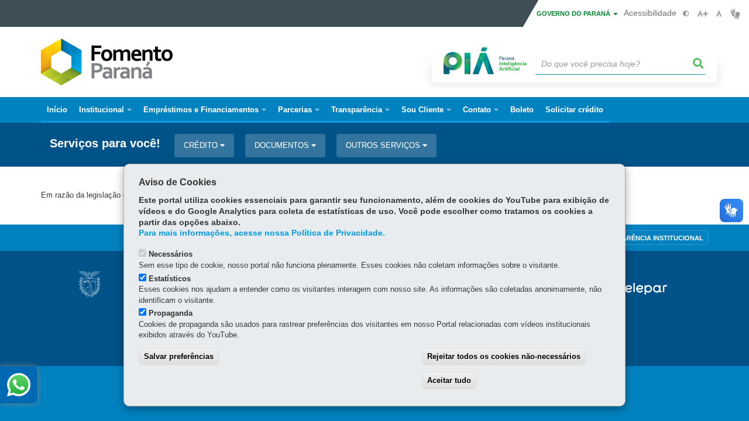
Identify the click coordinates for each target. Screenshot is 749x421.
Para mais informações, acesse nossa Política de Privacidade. (262, 233)
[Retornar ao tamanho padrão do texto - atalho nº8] (719, 13)
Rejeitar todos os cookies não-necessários (503, 356)
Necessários (171, 254)
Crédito (202, 145)
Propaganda (171, 313)
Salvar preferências (179, 356)
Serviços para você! (105, 143)
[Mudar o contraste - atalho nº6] (686, 13)
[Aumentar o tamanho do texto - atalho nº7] (702, 13)
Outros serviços (384, 145)
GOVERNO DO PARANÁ (574, 13)
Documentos (283, 145)
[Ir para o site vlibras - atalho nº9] (735, 13)
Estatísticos (170, 278)
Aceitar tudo (449, 380)
